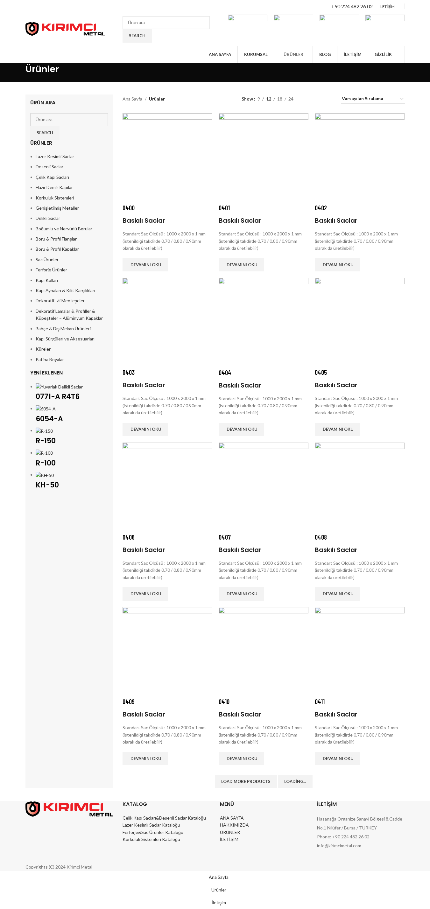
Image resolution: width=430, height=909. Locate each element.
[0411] (360, 651)
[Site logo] (65, 28)
